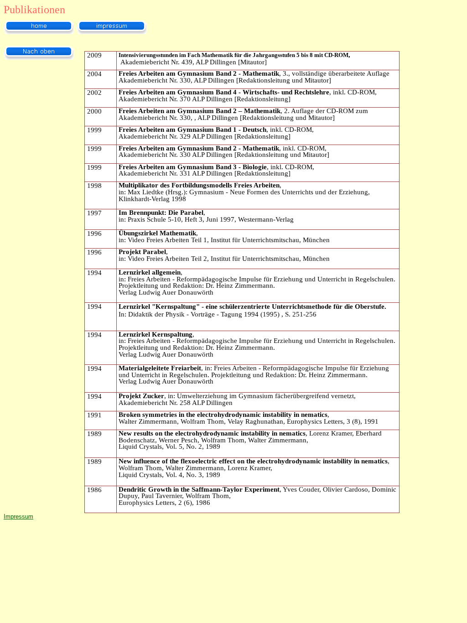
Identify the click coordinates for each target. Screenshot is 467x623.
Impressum (18, 516)
